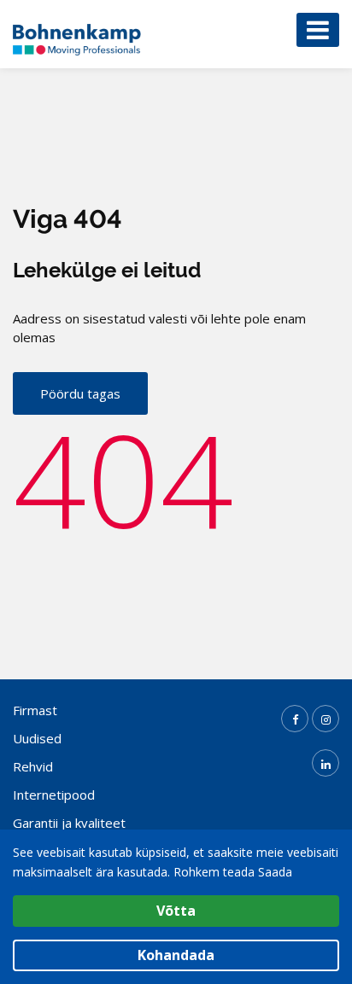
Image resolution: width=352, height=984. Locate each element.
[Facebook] (294, 718)
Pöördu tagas (80, 393)
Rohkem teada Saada (232, 872)
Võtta (176, 910)
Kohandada (176, 955)
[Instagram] (325, 718)
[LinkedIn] (325, 763)
